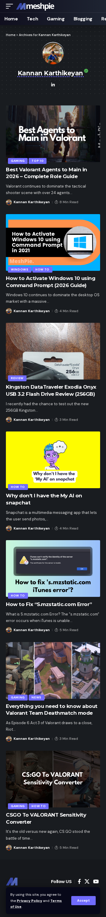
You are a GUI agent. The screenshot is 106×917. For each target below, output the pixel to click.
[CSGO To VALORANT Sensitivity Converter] (53, 779)
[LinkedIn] (53, 85)
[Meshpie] (35, 6)
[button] (83, 900)
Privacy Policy (29, 900)
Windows (20, 269)
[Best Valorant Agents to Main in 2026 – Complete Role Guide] (53, 133)
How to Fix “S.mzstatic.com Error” (49, 604)
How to (42, 269)
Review (17, 378)
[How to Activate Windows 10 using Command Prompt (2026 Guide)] (53, 242)
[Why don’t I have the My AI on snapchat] (53, 459)
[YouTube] (96, 881)
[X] (87, 881)
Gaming (18, 161)
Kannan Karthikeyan (32, 202)
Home (10, 35)
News (37, 697)
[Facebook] (79, 881)
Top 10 (38, 161)
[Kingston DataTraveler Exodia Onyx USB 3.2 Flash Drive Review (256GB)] (53, 351)
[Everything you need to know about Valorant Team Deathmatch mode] (53, 670)
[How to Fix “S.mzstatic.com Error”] (53, 568)
